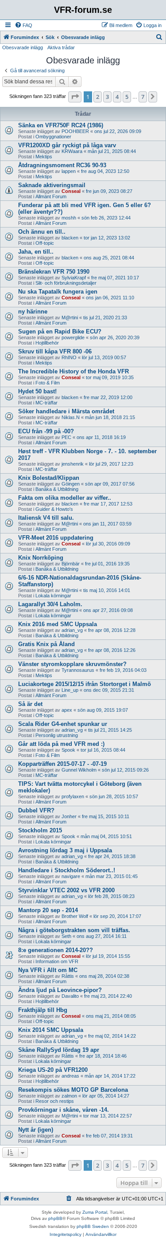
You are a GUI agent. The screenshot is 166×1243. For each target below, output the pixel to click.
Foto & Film (47, 382)
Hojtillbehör (47, 342)
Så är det (30, 704)
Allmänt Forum (50, 196)
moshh (69, 217)
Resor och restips (54, 1101)
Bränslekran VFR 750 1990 (53, 271)
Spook (68, 750)
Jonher (69, 816)
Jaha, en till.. (36, 251)
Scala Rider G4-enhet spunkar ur (62, 724)
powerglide (73, 337)
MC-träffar (46, 402)
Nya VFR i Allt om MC (47, 970)
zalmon (69, 1095)
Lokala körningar (53, 595)
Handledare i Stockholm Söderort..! (66, 870)
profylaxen (73, 796)
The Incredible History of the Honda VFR (73, 371)
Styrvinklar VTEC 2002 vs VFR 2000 (66, 890)
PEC (66, 437)
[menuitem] (23, 25)
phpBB (55, 1218)
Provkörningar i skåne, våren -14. (63, 1109)
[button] (74, 96)
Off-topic (44, 243)
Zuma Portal (94, 1212)
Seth (66, 936)
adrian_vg (72, 630)
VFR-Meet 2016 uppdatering (55, 537)
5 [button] (126, 97)
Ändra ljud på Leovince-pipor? (60, 990)
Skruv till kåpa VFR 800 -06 (55, 351)
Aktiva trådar (61, 47)
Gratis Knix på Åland (46, 644)
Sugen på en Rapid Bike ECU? (59, 331)
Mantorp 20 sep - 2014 (48, 910)
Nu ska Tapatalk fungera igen (57, 291)
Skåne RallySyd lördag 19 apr (58, 1050)
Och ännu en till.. (42, 231)
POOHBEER (75, 131)
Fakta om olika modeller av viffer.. (64, 497)
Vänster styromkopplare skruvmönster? (72, 664)
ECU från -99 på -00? (46, 431)
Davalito (70, 996)
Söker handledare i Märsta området (66, 411)
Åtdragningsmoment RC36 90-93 (62, 165)
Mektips (43, 156)
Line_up (70, 690)
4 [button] (117, 97)
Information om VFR (56, 961)
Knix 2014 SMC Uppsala (50, 1030)
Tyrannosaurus (78, 670)
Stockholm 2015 (40, 830)
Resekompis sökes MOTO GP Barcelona (73, 1089)
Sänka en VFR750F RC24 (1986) (60, 125)
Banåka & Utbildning (56, 489)
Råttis (68, 976)
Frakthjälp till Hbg (42, 1010)
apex (67, 710)
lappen (69, 171)
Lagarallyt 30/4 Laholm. (50, 604)
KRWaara (72, 151)
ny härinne (32, 311)
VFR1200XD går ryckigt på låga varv (67, 145)
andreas (70, 1075)
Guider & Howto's (54, 509)
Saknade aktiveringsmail (51, 185)
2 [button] (97, 97)
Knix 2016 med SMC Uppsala (57, 624)
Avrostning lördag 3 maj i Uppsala (65, 850)
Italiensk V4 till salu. (46, 517)
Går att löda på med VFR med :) (61, 744)
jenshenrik (73, 464)
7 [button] (142, 97)
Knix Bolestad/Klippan (48, 477)
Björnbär (71, 563)
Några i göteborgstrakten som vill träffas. (74, 930)
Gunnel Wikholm (79, 769)
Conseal (71, 191)
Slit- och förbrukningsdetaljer (66, 283)
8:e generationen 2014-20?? (55, 950)
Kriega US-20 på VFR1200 (53, 1070)
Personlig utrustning (56, 735)
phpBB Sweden (93, 1226)
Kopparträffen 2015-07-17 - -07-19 (62, 764)
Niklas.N (71, 417)
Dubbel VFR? (36, 810)
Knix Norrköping (40, 557)
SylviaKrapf (74, 277)
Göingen (71, 483)
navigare (71, 876)
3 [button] (107, 97)
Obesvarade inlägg (22, 47)
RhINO (69, 357)
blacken (70, 237)
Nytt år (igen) (35, 1129)
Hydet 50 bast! (37, 391)
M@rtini (70, 317)
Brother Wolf (75, 916)
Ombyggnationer (53, 136)
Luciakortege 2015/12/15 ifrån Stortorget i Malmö (84, 684)
